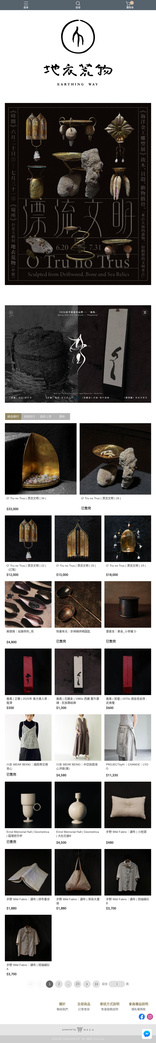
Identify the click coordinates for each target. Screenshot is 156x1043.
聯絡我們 (62, 1009)
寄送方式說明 (109, 1004)
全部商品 (83, 1004)
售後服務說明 (109, 1009)
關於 (62, 1004)
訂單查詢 (84, 1009)
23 (77, 984)
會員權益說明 (138, 1004)
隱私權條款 (138, 1009)
